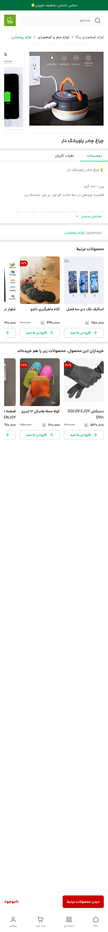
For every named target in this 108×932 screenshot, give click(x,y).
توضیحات (94, 155)
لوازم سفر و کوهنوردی (53, 37)
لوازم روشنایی (21, 37)
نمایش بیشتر (91, 216)
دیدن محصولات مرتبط (83, 901)
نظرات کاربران (64, 155)
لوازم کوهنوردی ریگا (89, 37)
